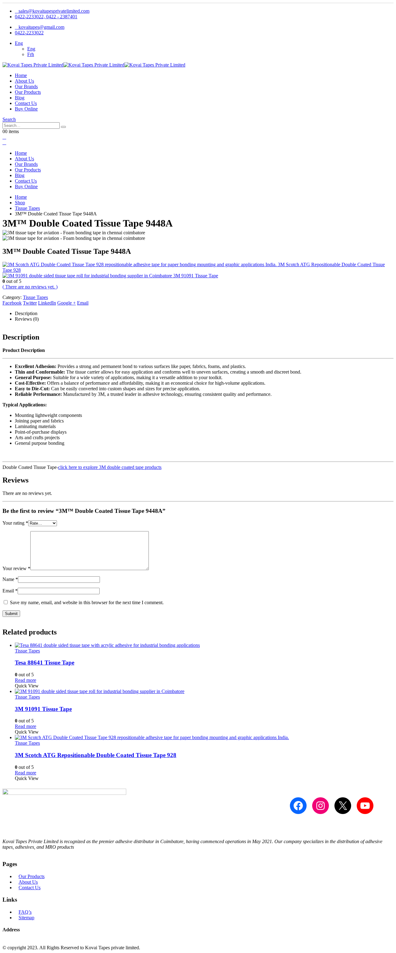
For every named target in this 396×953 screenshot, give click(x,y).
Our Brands (26, 86)
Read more (25, 680)
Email (82, 302)
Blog (19, 97)
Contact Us (26, 103)
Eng (19, 43)
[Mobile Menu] (4, 137)
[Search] (63, 127)
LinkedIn (47, 302)
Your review (16, 568)
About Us (24, 81)
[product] (204, 645)
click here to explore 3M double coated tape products (109, 467)
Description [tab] (26, 313)
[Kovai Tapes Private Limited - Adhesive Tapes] (93, 64)
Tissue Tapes (35, 297)
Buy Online (26, 108)
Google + (66, 302)
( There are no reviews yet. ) (30, 286)
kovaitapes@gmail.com (41, 27)
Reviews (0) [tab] (27, 319)
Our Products (28, 92)
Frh (30, 54)
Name (10, 579)
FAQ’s (25, 912)
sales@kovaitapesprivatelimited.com (54, 11)
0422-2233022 (29, 32)
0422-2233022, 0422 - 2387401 (46, 16)
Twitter (30, 302)
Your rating (15, 523)
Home (21, 75)
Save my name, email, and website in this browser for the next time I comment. (87, 602)
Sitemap (26, 917)
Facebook (12, 302)
